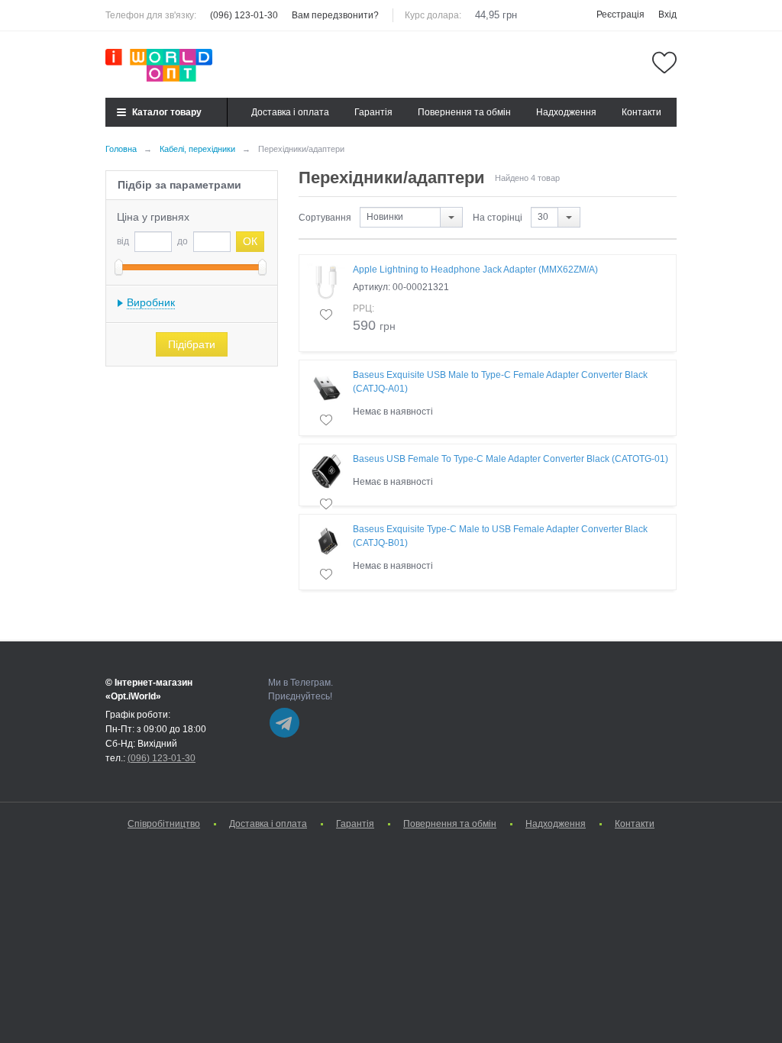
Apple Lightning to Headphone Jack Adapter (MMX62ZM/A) (475, 269)
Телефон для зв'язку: (150, 15)
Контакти (641, 112)
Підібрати (191, 344)
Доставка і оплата (290, 112)
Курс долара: (433, 15)
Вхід (667, 14)
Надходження (566, 112)
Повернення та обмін (464, 112)
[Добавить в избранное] (326, 314)
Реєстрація (620, 14)
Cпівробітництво (164, 824)
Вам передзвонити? (335, 15)
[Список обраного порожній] (664, 62)
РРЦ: (363, 308)
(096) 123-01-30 (244, 15)
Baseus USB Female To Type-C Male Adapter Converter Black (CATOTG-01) (510, 459)
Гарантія (373, 112)
